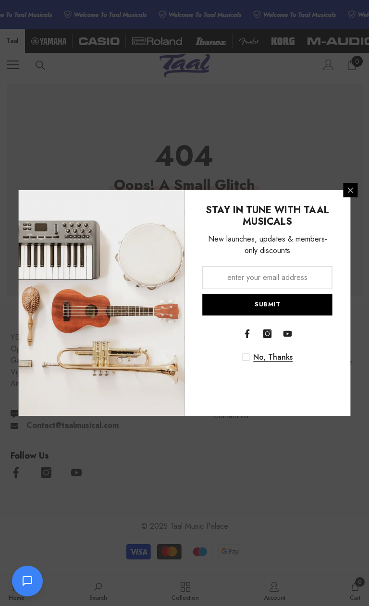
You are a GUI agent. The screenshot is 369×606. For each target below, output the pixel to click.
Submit (268, 304)
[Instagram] (268, 334)
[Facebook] (247, 334)
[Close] (351, 190)
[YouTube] (288, 334)
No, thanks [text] (273, 357)
